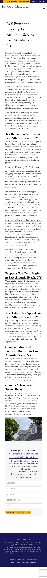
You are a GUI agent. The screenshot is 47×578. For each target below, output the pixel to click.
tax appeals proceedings (19, 325)
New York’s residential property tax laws (21, 178)
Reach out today (29, 398)
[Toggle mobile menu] (44, 8)
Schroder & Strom (12, 53)
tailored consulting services (30, 289)
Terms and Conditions (28, 563)
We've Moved (38, 1)
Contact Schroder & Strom (21, 115)
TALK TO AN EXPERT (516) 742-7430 (17, 1)
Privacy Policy (15, 563)
